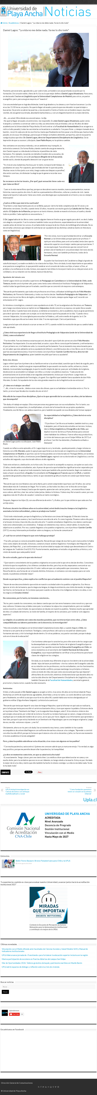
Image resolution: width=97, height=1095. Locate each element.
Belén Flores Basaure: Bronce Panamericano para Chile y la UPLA (43, 861)
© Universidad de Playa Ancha (13, 1091)
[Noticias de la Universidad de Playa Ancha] (48, 11)
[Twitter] (43, 1086)
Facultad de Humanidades (61, 680)
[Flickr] (48, 1086)
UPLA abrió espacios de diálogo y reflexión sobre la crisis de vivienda (30, 967)
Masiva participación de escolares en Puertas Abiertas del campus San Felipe (34, 959)
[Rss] (39, 1086)
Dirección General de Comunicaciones (17, 1083)
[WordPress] (58, 1086)
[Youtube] (51, 1086)
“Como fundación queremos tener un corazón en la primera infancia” (79, 791)
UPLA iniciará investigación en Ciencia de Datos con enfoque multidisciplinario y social (17, 791)
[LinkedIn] (46, 1086)
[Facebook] (41, 1086)
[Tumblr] (53, 1086)
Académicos (14, 23)
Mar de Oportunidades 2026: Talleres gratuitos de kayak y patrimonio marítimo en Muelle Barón (42, 963)
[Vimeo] (55, 1086)
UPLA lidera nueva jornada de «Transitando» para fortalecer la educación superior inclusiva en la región (45, 955)
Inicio (4, 23)
